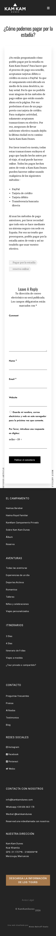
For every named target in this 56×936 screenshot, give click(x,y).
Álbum (9, 537)
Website (13, 397)
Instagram (13, 747)
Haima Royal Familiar (17, 515)
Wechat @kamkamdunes (19, 814)
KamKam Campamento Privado (22, 522)
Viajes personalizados (17, 611)
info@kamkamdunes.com (19, 800)
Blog (8, 725)
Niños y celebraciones (17, 604)
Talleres (10, 597)
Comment (13, 315)
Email (11, 379)
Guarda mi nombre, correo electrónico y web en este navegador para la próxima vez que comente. (27, 416)
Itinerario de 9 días (16, 650)
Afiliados (10, 710)
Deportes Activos (15, 582)
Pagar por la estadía (24, 262)
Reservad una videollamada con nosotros (27, 821)
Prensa (9, 703)
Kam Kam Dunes (25, 138)
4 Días (9, 643)
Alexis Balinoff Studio (38, 927)
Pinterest (13, 761)
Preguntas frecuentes (17, 696)
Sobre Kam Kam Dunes (18, 530)
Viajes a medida (14, 658)
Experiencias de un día (18, 575)
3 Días (9, 636)
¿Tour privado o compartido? (21, 665)
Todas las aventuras (16, 568)
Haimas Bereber (14, 508)
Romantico (11, 589)
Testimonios (12, 717)
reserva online (21, 269)
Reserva (10, 544)
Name (12, 360)
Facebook (13, 754)
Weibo (11, 769)
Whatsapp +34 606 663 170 (20, 807)
